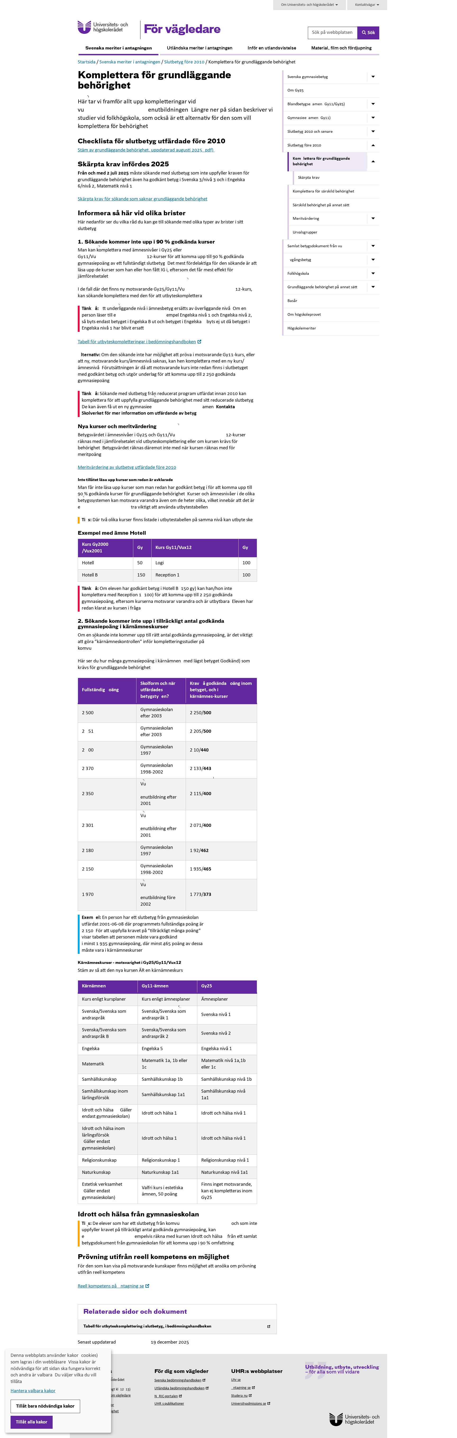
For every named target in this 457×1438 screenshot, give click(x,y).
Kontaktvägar (365, 5)
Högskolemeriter (301, 328)
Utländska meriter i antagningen (199, 48)
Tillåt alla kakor (31, 1422)
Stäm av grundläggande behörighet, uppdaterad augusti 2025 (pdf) (146, 150)
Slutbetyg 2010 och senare (310, 132)
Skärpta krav (308, 178)
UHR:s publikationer (169, 1404)
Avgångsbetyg (299, 260)
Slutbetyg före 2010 (184, 62)
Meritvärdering (306, 219)
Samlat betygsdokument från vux (315, 246)
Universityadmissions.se (251, 1404)
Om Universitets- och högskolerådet (308, 5)
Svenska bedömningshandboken (180, 1380)
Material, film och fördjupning (341, 48)
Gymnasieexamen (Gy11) (309, 118)
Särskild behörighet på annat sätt (321, 205)
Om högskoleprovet (304, 315)
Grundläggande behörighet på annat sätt (322, 287)
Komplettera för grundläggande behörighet (321, 161)
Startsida (86, 62)
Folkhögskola (298, 274)
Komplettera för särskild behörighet (323, 191)
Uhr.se (236, 1380)
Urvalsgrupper (305, 232)
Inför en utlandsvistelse (272, 48)
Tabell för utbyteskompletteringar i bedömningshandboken (140, 342)
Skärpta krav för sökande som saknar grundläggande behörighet (142, 199)
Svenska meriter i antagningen (118, 48)
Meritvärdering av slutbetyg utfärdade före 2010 (127, 467)
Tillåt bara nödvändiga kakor (45, 1406)
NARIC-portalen (168, 1396)
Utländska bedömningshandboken (182, 1388)
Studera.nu (242, 1396)
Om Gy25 (295, 90)
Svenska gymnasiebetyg (307, 77)
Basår (292, 301)
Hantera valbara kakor (33, 1391)
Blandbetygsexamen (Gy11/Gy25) (316, 104)
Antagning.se (243, 1388)
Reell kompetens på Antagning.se (114, 1286)
